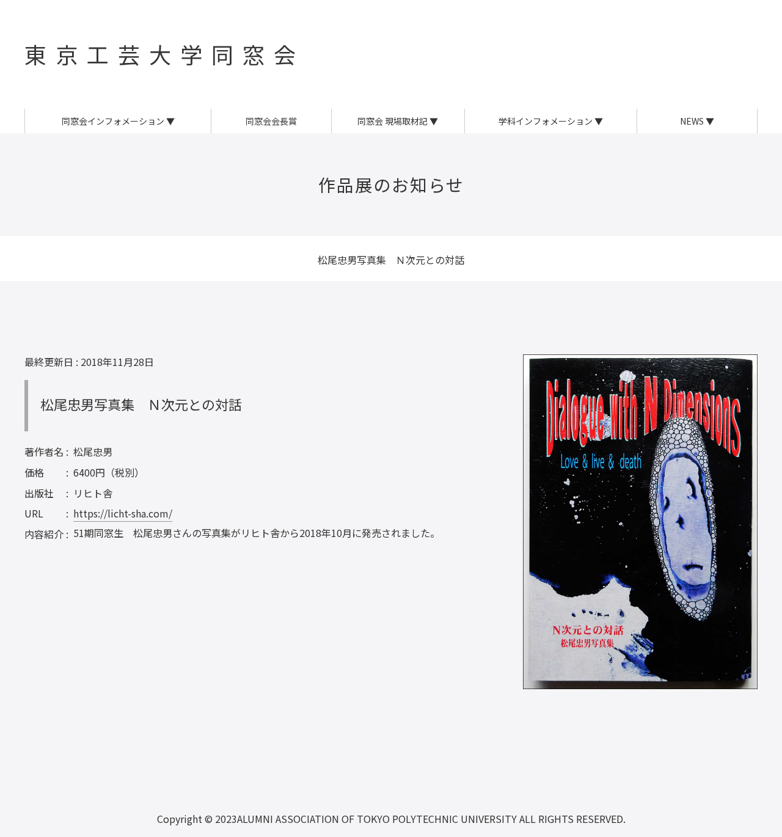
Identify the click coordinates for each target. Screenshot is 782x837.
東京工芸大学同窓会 (164, 54)
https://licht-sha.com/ (122, 513)
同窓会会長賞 (271, 121)
